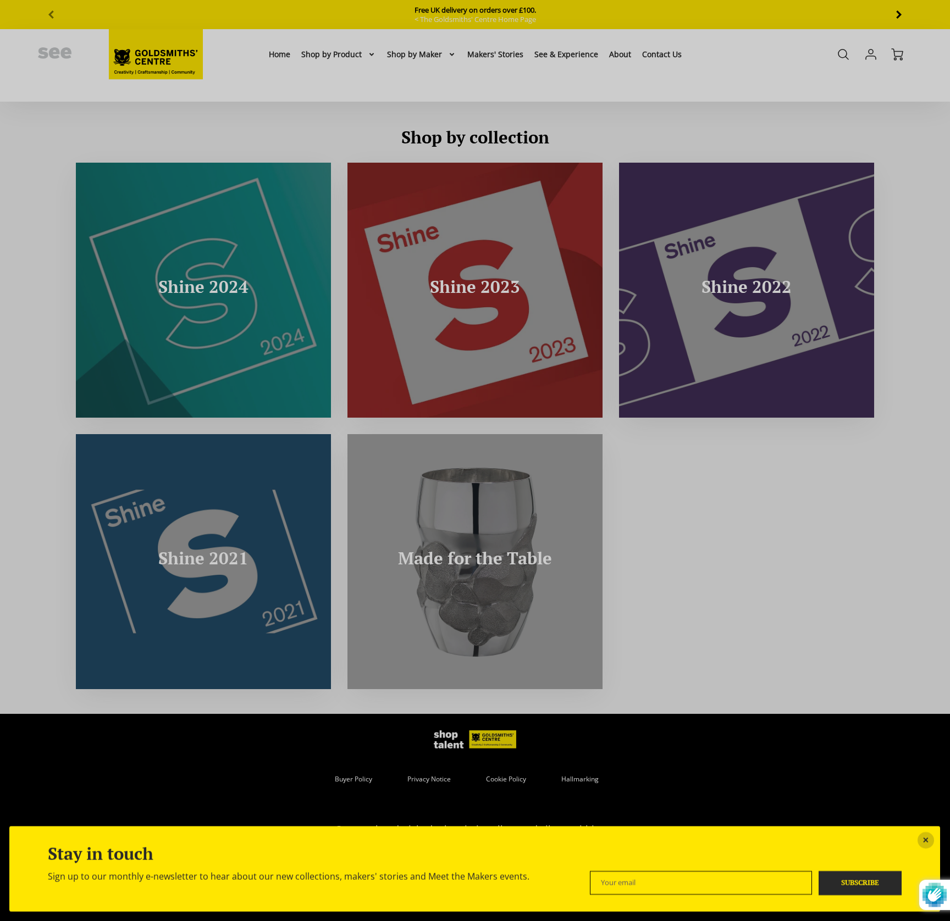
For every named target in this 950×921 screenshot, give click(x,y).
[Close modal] (926, 840)
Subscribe (861, 882)
